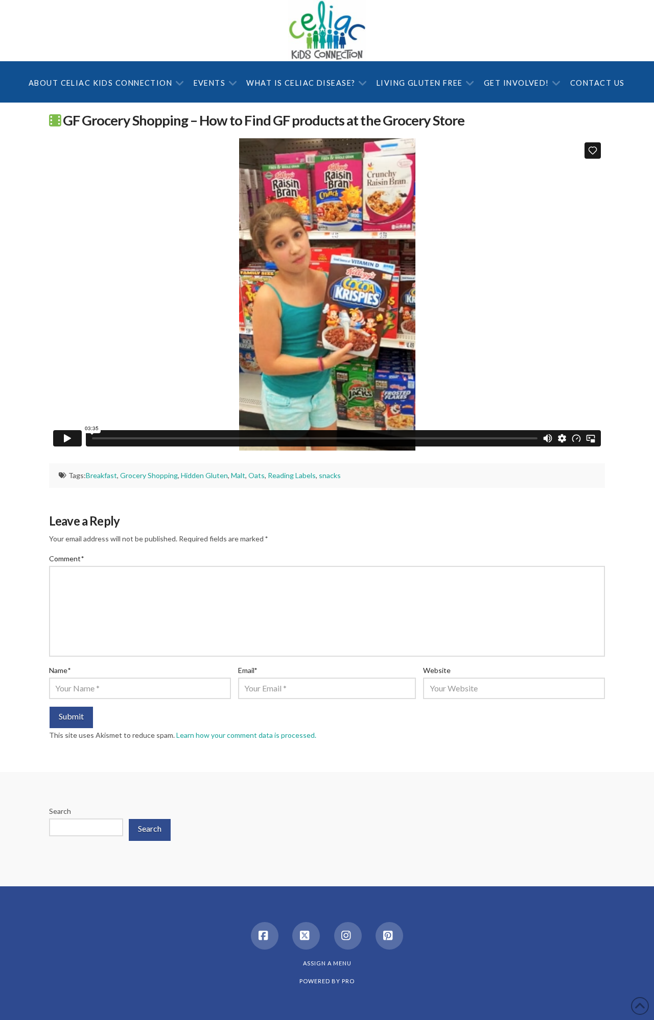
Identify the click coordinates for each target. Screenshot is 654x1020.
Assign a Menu (327, 963)
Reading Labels (292, 475)
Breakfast (101, 475)
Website (437, 670)
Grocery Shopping (149, 475)
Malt (238, 475)
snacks (330, 475)
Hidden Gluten (204, 475)
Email (248, 670)
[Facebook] (264, 936)
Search (60, 811)
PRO (348, 981)
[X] (306, 936)
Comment (66, 558)
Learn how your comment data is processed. (246, 735)
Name (60, 670)
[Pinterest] (389, 936)
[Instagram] (348, 936)
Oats (256, 475)
